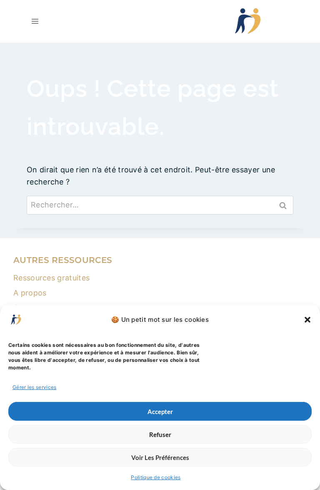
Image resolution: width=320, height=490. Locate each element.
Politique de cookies (155, 477)
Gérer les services (34, 387)
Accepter (160, 411)
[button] (307, 320)
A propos (29, 292)
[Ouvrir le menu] (35, 21)
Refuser (160, 434)
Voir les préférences (160, 457)
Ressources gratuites (51, 277)
